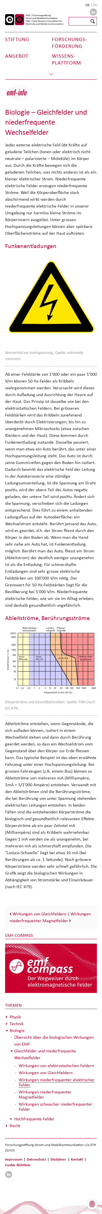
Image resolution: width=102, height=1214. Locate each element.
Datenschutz (36, 1159)
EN (95, 5)
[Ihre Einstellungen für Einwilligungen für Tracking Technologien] (92, 1204)
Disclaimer (58, 1159)
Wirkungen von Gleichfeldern (39, 913)
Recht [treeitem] (15, 1125)
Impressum (13, 1159)
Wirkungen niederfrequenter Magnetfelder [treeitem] (45, 1094)
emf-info (21, 95)
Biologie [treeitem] (17, 1030)
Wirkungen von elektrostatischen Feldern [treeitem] (56, 1065)
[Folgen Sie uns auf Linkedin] (93, 12)
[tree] (51, 1071)
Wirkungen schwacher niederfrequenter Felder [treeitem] (55, 1106)
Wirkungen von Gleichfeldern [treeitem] (46, 1072)
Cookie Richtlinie (18, 1165)
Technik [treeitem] (17, 1023)
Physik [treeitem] (15, 1016)
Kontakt (77, 1159)
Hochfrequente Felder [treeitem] (34, 1118)
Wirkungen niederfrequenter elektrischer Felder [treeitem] (57, 1082)
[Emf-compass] (51, 968)
